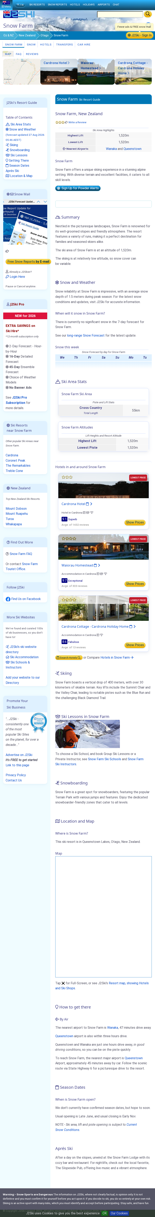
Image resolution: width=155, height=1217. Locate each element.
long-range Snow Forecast (86, 335)
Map (8, 54)
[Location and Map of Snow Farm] (21, 72)
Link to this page (17, 765)
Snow (31, 44)
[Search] (148, 14)
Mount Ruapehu (17, 514)
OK (105, 1213)
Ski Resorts (37, 4)
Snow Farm (13, 44)
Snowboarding (19, 150)
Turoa (10, 519)
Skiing (13, 145)
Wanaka (111, 149)
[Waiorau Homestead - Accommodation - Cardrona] (96, 83)
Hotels (45, 44)
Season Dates (18, 165)
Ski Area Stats (20, 124)
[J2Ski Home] (19, 17)
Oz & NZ (8, 35)
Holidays (88, 4)
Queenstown (132, 149)
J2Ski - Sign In (141, 35)
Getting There (18, 160)
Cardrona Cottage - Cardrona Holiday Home (133, 68)
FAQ (18, 54)
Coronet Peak (15, 460)
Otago (45, 35)
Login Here (17, 277)
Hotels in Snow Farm (116, 657)
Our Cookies (119, 1213)
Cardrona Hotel (56, 63)
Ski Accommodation (24, 657)
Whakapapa (14, 524)
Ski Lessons (18, 155)
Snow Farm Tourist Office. (22, 566)
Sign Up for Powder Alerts (79, 188)
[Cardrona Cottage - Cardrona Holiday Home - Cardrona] (133, 83)
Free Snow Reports (28, 261)
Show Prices (135, 522)
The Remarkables (18, 465)
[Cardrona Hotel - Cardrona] (59, 83)
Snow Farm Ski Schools (104, 759)
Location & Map (20, 176)
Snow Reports (57, 4)
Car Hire (83, 44)
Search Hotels (68, 657)
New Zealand (27, 35)
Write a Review (77, 122)
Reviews (32, 54)
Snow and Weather (25, 134)
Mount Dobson (16, 509)
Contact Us (14, 780)
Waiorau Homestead (78, 565)
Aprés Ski (12, 171)
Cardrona (12, 455)
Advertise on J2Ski (19, 755)
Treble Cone (14, 471)
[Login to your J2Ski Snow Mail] (25, 222)
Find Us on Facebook (25, 599)
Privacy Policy (16, 775)
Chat (116, 4)
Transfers (64, 44)
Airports (104, 4)
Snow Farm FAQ (21, 554)
